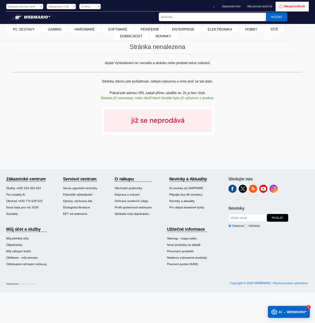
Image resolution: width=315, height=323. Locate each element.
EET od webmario (75, 213)
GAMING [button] (55, 29)
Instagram (274, 189)
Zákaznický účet (231, 6)
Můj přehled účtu (17, 238)
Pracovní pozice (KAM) (182, 264)
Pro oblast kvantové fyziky (186, 207)
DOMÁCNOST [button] (131, 36)
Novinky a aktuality (182, 201)
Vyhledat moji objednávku (132, 213)
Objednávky (14, 244)
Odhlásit (254, 225)
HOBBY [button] (251, 29)
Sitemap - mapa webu (182, 238)
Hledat (276, 17)
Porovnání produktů (180, 251)
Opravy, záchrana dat (77, 201)
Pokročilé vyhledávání (78, 194)
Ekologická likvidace (76, 207)
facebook (232, 189)
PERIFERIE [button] (150, 29)
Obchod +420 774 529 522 (24, 201)
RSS (253, 189)
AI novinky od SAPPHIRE (186, 188)
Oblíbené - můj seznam (22, 257)
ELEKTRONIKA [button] (220, 29)
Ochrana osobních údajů (131, 201)
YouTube (263, 189)
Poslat (277, 218)
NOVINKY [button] (163, 36)
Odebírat (238, 225)
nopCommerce (28, 283)
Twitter (243, 189)
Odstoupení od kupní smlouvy (26, 264)
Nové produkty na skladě (184, 244)
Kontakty (12, 213)
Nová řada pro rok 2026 (22, 207)
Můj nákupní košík (18, 251)
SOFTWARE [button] (118, 29)
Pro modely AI (15, 194)
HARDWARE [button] (85, 29)
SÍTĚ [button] (274, 29)
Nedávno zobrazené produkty (187, 257)
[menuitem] (24, 29)
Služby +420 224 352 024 (23, 188)
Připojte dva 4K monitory (185, 194)
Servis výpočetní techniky (80, 188)
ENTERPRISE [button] (183, 29)
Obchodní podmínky (128, 188)
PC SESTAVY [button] (24, 29)
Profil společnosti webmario (133, 207)
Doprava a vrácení (127, 194)
